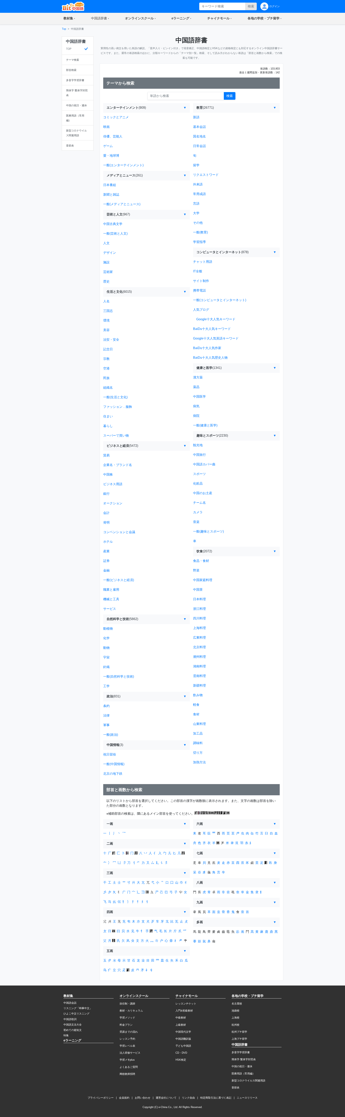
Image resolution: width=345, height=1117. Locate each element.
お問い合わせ (142, 1097)
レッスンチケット (185, 1003)
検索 (251, 6)
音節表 (235, 1087)
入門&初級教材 (184, 1010)
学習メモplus (127, 1059)
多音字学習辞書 (241, 1052)
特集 (66, 1035)
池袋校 (235, 1010)
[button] (69, 18)
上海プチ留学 (239, 1038)
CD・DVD (181, 1052)
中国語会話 (69, 1002)
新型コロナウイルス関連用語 (248, 1080)
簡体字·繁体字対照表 (244, 1059)
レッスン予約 (127, 1038)
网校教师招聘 (127, 1073)
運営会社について (166, 1097)
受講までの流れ (129, 1031)
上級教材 (180, 1024)
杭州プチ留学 (239, 1031)
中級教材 (180, 1017)
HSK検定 (180, 1059)
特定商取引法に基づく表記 (215, 1097)
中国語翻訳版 (183, 1038)
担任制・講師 (127, 1003)
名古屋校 (237, 1003)
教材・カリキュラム (131, 1010)
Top (64, 28)
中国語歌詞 (69, 1019)
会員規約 (124, 1097)
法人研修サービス (130, 1052)
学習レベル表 (127, 1045)
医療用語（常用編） (243, 1073)
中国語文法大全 (72, 1024)
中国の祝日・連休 (242, 1066)
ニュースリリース (247, 1097)
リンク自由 (188, 1097)
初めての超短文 (72, 1029)
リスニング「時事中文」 (77, 1008)
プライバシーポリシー (101, 1097)
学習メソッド (127, 1017)
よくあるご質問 (129, 1066)
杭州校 (235, 1024)
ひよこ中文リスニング (76, 1013)
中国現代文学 (183, 1031)
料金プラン (126, 1024)
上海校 (235, 1017)
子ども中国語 (183, 1045)
